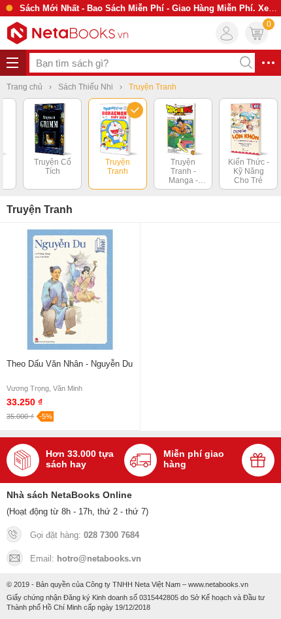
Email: (85, 558)
